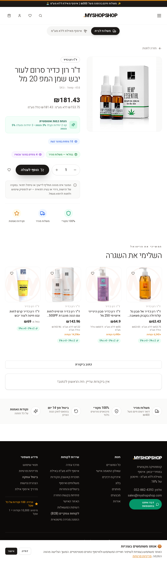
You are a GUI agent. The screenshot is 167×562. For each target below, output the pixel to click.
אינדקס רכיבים (111, 477)
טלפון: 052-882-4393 (148, 490)
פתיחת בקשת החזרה (66, 495)
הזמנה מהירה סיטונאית (65, 519)
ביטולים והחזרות (69, 489)
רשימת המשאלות (68, 507)
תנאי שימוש (30, 465)
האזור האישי (71, 501)
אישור (11, 551)
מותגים (116, 489)
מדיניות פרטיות (28, 471)
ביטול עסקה (30, 477)
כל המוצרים (113, 465)
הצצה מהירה (142, 272)
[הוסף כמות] (57, 170)
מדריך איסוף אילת (26, 489)
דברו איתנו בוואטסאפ (148, 504)
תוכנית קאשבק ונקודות (64, 477)
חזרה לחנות (149, 48)
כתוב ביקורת (83, 364)
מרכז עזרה (72, 465)
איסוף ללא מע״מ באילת (64, 471)
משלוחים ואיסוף (69, 483)
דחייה (25, 551)
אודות (116, 501)
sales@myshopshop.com (145, 495)
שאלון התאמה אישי (108, 471)
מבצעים (115, 495)
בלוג (117, 483)
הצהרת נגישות (29, 483)
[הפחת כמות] (75, 170)
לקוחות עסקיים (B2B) (65, 513)
